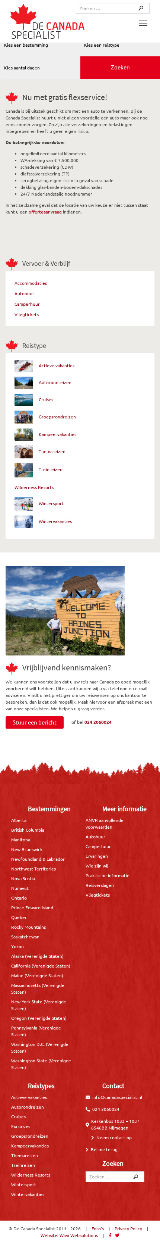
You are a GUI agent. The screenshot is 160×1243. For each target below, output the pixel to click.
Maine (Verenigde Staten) (37, 975)
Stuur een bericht (35, 722)
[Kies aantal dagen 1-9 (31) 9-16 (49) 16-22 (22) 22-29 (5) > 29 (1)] (40, 67)
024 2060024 (98, 722)
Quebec (19, 917)
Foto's (98, 1228)
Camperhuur (27, 304)
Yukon (17, 946)
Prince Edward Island (32, 907)
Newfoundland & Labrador (38, 859)
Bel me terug (104, 1149)
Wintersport (51, 503)
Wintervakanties (55, 521)
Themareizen (52, 451)
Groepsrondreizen (57, 417)
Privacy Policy (128, 1228)
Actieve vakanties (56, 365)
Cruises (46, 399)
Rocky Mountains (28, 927)
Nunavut (20, 888)
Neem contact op (114, 1137)
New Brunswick (26, 849)
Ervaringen (97, 856)
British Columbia (27, 830)
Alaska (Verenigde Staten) (37, 956)
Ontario (19, 898)
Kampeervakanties (57, 434)
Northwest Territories (33, 869)
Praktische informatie (107, 875)
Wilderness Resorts (34, 487)
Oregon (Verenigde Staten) (39, 1018)
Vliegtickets (27, 314)
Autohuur (24, 293)
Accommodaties (31, 283)
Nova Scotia (23, 878)
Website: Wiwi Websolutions (69, 1235)
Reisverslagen (100, 885)
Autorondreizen (55, 382)
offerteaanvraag (45, 212)
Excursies (20, 1126)
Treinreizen (51, 470)
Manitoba (20, 839)
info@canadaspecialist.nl (117, 1097)
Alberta (18, 820)
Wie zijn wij (97, 866)
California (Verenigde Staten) (40, 966)
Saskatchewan (25, 937)
